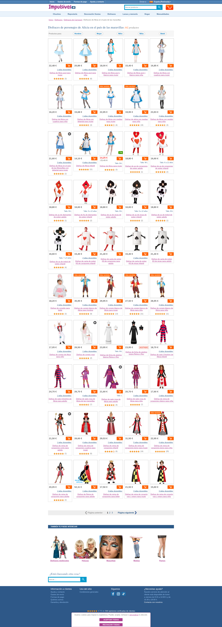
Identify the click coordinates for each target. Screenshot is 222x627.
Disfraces (112, 14)
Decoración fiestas (92, 14)
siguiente (126, 513)
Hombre (78, 34)
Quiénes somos (57, 600)
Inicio (52, 2)
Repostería (72, 14)
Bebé (162, 34)
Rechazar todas (111, 625)
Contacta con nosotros (153, 602)
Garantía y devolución (59, 602)
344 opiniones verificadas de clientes (120, 611)
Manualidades (163, 14)
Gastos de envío (64, 2)
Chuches (57, 14)
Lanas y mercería (130, 14)
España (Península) (162, 2)
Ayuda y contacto (97, 2)
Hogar (147, 14)
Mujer (99, 34)
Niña (142, 34)
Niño (120, 34)
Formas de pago (80, 2)
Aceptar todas (111, 620)
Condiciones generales (89, 592)
